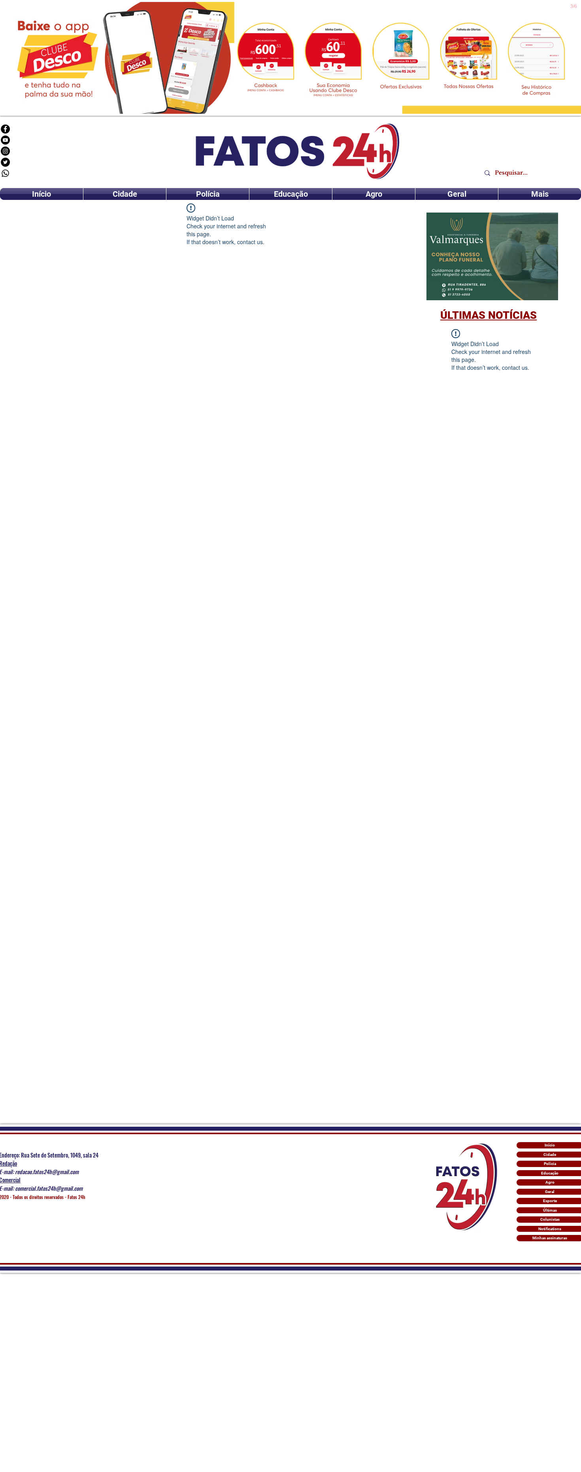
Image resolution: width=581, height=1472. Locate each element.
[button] (492, 256)
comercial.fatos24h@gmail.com (49, 1188)
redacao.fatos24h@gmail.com (47, 1171)
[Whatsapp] (5, 173)
